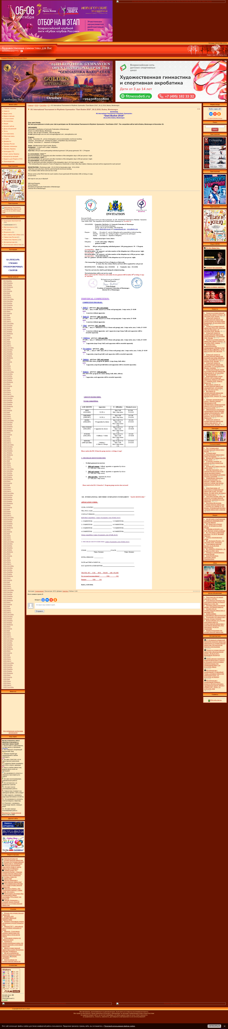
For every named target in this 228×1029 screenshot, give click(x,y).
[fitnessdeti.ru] (171, 101)
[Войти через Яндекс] (51, 600)
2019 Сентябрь (8, 517)
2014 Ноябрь (7, 400)
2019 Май (6, 509)
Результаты (8, 232)
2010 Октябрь (8, 301)
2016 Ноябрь (7, 449)
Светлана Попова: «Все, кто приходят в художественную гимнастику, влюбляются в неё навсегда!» (214, 499)
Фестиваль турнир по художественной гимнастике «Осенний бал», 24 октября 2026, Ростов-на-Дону (213, 387)
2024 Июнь (7, 633)
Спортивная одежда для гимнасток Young (11, 939)
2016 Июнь (7, 438)
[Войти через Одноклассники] (55, 600)
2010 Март (7, 289)
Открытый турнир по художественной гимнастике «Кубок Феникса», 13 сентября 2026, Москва (214, 335)
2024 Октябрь (8, 641)
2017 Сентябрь (8, 469)
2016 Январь (7, 428)
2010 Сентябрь (8, 299)
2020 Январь (7, 525)
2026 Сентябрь (8, 687)
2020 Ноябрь (7, 546)
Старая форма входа (215, 118)
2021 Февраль (8, 552)
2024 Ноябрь (7, 643)
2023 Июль (7, 610)
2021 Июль (7, 562)
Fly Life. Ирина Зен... (213, 248)
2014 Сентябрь (8, 396)
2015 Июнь (7, 414)
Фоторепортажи (9, 242)
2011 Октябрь (7, 325)
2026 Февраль (8, 673)
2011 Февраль (8, 309)
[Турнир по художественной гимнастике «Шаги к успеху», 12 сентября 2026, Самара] (13, 200)
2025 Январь (7, 647)
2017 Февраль (8, 455)
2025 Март (7, 651)
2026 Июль (7, 683)
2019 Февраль (8, 503)
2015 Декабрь (8, 426)
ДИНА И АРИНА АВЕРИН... (215, 287)
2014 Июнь (7, 390)
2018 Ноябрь (7, 497)
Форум (10, 58)
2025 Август (7, 661)
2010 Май (6, 293)
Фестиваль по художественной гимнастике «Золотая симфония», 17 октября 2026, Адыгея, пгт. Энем (215, 393)
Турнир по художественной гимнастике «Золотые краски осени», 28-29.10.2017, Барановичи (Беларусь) (214, 652)
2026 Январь (7, 671)
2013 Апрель (7, 362)
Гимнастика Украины (11, 240)
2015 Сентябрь (8, 420)
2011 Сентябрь (8, 323)
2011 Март (6, 311)
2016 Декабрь (8, 451)
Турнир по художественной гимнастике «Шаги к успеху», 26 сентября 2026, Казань (214, 314)
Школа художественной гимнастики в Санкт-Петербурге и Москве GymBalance (13, 949)
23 (49, 105)
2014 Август (7, 394)
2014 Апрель (7, 386)
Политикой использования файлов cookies (119, 1026)
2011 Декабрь (7, 329)
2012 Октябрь (8, 350)
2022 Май (6, 582)
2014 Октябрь (8, 398)
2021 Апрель (7, 556)
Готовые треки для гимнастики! (10, 878)
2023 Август (7, 612)
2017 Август (7, 467)
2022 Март (7, 578)
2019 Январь (7, 501)
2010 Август (7, 297)
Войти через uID (215, 109)
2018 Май (6, 485)
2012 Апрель (7, 337)
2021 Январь (7, 550)
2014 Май (6, 388)
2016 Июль (7, 440)
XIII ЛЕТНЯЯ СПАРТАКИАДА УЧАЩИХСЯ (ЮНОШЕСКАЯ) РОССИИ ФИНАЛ (214, 520)
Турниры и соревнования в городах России (214, 553)
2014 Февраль (8, 382)
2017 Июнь (7, 463)
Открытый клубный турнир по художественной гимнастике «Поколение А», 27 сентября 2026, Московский (214, 372)
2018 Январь (7, 477)
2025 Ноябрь (7, 667)
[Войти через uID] (43, 600)
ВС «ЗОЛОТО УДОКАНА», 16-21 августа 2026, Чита (215, 550)
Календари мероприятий (12, 221)
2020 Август (7, 540)
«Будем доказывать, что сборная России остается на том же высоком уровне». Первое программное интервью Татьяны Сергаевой (214, 473)
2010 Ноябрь (7, 303)
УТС (5, 230)
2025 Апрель (7, 653)
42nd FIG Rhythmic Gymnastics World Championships (211, 557)
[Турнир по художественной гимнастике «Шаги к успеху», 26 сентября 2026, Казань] (215, 240)
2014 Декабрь (8, 402)
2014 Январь (7, 380)
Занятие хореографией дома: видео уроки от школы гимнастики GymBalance (11, 867)
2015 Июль (7, 416)
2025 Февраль (8, 649)
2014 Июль (7, 392)
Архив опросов (16, 813)
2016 (36, 105)
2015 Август (7, 418)
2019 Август (7, 515)
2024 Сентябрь (8, 639)
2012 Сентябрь (8, 348)
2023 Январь (7, 598)
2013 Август (7, 370)
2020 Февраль (8, 527)
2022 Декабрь (8, 596)
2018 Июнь (7, 487)
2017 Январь (7, 453)
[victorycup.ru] (215, 168)
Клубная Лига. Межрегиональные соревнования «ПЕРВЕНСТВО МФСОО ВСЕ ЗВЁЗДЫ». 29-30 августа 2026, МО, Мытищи (214, 348)
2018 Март (7, 481)
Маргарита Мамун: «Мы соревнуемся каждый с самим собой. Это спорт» (12, 890)
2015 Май (6, 412)
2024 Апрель (7, 628)
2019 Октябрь (8, 519)
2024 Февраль (8, 624)
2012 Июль (7, 343)
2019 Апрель (7, 507)
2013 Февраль (8, 358)
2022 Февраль (8, 576)
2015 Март (7, 408)
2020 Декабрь (8, 548)
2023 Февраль (8, 600)
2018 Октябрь (8, 495)
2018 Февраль (8, 479)
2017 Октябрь (8, 471)
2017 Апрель (7, 459)
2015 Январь (7, 404)
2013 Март (7, 360)
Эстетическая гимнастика (12, 245)
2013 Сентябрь (8, 372)
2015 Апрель (7, 410)
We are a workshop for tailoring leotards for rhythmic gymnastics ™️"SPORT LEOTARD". (11, 955)
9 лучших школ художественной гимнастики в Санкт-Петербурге (214, 454)
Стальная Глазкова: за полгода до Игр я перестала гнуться (213, 463)
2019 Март (7, 505)
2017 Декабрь (8, 475)
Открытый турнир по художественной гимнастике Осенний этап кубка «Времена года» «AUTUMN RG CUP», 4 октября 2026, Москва (214, 358)
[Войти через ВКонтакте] (47, 600)
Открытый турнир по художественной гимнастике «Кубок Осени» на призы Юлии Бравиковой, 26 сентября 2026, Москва (214, 321)
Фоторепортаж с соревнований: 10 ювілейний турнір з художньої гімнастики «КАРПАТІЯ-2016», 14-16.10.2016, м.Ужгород (214, 674)
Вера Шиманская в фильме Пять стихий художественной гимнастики (12, 885)
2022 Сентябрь (8, 590)
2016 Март (7, 432)
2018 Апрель (7, 483)
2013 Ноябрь (7, 376)
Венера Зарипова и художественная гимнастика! (12, 881)
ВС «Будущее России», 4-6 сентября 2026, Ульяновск (214, 541)
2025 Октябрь (8, 665)
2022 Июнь (7, 584)
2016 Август (7, 443)
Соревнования (8, 224)
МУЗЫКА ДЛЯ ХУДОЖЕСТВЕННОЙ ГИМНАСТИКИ (9, 918)
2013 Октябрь (8, 374)
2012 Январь (7, 331)
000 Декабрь (7, 281)
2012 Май (6, 339)
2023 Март (7, 602)
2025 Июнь (7, 657)
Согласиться (214, 1026)
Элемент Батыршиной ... (214, 268)
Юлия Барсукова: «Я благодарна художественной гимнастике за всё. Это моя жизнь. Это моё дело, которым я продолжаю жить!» (215, 491)
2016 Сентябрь (8, 445)
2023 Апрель (7, 604)
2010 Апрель (7, 291)
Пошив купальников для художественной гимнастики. (213, 631)
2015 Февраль (8, 406)
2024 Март (7, 626)
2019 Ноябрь (7, 521)
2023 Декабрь (8, 620)
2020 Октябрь (8, 544)
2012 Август (7, 345)
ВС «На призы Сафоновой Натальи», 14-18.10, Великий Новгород (214, 534)
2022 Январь (7, 574)
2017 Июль (7, 465)
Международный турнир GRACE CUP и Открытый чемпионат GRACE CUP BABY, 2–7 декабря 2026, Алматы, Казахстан (214, 380)
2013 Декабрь (8, 378)
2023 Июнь (7, 608)
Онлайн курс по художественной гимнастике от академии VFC (214, 610)
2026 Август (7, 685)
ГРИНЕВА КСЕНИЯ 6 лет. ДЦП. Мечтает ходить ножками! (214, 530)
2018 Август (7, 491)
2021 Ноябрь (7, 570)
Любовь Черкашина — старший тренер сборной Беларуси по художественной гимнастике (12, 903)
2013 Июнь (7, 366)
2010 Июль (7, 295)
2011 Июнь (7, 317)
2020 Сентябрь (8, 542)
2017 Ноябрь (7, 473)
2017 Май (6, 461)
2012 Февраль (8, 333)
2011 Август (7, 321)
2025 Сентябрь (8, 663)
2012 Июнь (7, 341)
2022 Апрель (7, 580)
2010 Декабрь (8, 305)
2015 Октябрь (8, 422)
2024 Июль (7, 635)
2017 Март (7, 457)
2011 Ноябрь (7, 327)
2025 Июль (7, 659)
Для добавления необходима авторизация (13, 732)
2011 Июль (7, 319)
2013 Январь (7, 356)
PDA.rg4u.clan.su (216, 700)
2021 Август (7, 564)
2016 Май (6, 436)
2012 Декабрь (8, 354)
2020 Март (7, 529)
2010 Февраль (8, 287)
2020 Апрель (7, 531)
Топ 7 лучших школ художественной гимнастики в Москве (214, 449)
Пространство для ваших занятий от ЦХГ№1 (213, 598)
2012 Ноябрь (7, 352)
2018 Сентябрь (8, 493)
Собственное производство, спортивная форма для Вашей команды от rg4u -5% (214, 602)
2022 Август (7, 588)
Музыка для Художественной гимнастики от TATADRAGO (14, 863)
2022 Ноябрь (7, 594)
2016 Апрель (7, 434)
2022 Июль (7, 586)
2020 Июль (7, 538)
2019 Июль (7, 513)
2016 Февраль (8, 430)
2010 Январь (7, 285)
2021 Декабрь (8, 572)
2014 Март (7, 384)
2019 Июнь (7, 511)
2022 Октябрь (8, 592)
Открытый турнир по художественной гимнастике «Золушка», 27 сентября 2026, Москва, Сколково (214, 365)
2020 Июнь (7, 535)
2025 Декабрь (8, 669)
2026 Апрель (7, 677)
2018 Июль (7, 489)
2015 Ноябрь (7, 424)
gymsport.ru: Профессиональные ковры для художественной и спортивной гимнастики (12, 944)
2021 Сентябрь (8, 566)
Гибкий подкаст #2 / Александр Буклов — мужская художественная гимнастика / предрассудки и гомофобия (12, 873)
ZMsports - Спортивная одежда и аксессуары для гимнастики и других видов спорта (11, 934)
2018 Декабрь (8, 499)
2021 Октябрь (8, 568)
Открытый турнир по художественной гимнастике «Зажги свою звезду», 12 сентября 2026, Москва (213, 422)
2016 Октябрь (8, 447)
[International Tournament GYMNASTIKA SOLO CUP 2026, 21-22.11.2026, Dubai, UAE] (13, 213)
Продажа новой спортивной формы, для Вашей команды (214, 606)
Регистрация (18, 58)
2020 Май (6, 533)
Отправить (39, 611)
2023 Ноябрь (7, 618)
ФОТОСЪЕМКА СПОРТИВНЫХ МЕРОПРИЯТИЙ (215, 614)
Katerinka (65, 591)
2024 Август (7, 637)
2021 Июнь (7, 560)
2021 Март (7, 554)
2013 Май (6, 364)
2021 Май (6, 558)
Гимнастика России (10, 237)
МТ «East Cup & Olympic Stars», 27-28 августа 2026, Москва (213, 525)
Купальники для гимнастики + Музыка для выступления (215, 618)
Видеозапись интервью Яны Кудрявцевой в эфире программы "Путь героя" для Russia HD (13, 896)
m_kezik (4, 1000)
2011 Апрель (7, 313)
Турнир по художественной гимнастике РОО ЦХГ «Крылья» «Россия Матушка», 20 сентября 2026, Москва (214, 329)
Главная (4, 58)
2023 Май (6, 606)
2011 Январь (7, 307)
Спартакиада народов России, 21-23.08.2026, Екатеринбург (212, 545)
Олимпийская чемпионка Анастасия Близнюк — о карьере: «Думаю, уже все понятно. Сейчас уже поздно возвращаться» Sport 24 (213, 481)
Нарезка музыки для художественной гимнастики (13, 859)
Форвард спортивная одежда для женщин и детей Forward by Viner (13, 923)
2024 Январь (7, 622)
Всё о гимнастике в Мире (12, 235)
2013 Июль (7, 368)
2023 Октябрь (8, 616)
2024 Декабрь (8, 645)
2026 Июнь (7, 681)
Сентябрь (43, 105)
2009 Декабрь (8, 283)
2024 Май (6, 631)
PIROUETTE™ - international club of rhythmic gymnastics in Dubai (12, 928)
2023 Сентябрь (8, 614)
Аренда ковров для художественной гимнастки (11, 960)
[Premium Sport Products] (57, 1004)
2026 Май (6, 679)
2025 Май (6, 655)
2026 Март (7, 675)
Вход (25, 58)
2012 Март (7, 335)
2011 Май (6, 315)
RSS (225, 55)
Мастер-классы (9, 227)
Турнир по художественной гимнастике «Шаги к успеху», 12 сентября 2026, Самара (214, 341)
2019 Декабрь (8, 523)
